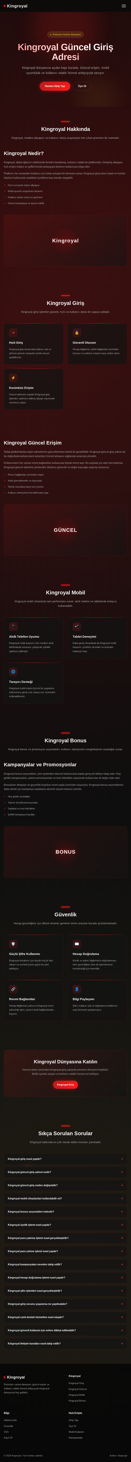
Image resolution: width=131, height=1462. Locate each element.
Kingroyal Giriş (65, 1084)
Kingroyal (17, 6)
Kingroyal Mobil (77, 1394)
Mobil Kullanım (76, 1431)
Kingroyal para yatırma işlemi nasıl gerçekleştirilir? (38, 1238)
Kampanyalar (76, 1437)
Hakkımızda (10, 1420)
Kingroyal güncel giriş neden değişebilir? (33, 1185)
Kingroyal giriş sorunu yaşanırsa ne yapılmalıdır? (37, 1304)
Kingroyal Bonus (77, 1400)
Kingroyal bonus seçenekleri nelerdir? (31, 1211)
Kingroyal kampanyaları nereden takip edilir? (35, 1264)
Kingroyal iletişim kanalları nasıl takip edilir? (34, 1343)
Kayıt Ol (8, 1437)
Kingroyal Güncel (78, 1389)
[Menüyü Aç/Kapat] (123, 6)
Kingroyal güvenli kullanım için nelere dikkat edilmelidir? (42, 1330)
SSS (6, 1431)
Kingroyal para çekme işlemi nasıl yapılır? (33, 1251)
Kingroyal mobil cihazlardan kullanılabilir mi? (35, 1198)
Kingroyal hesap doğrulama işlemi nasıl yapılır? (36, 1277)
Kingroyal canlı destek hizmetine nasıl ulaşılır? (36, 1317)
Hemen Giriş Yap (55, 86)
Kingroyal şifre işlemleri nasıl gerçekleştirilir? (35, 1290)
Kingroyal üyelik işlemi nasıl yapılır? (29, 1225)
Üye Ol (82, 86)
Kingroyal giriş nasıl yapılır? (25, 1159)
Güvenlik (8, 1426)
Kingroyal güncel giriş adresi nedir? (29, 1172)
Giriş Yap (73, 1420)
